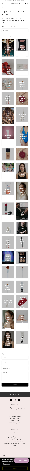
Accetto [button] (15, 468)
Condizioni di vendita (15, 424)
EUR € (4, 455)
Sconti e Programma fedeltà (15, 432)
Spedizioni (15, 434)
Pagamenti (15, 436)
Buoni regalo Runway (15, 438)
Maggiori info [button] (6, 464)
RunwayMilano (15, 3)
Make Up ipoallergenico (15, 442)
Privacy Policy (15, 420)
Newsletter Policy (15, 422)
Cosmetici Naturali (15, 440)
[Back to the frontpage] (3, 7)
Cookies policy (15, 418)
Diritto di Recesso (15, 416)
